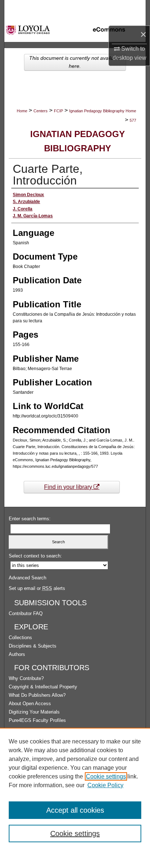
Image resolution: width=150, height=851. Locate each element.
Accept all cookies (75, 810)
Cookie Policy (105, 785)
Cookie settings (106, 776)
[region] (75, 789)
